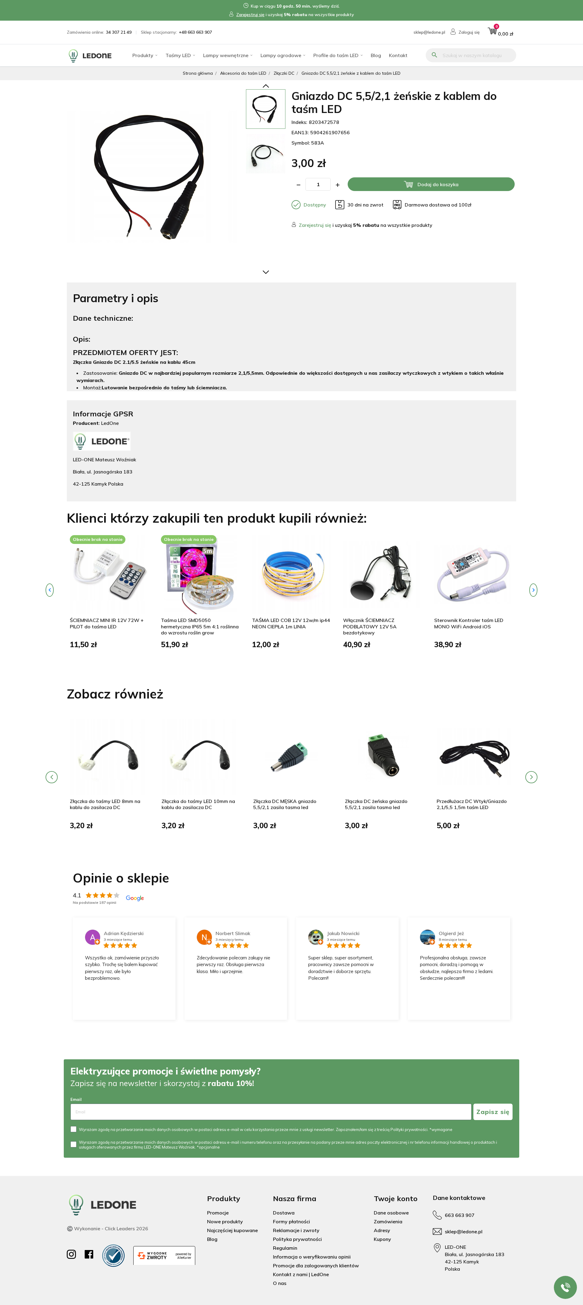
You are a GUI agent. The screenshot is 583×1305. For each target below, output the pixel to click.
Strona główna (198, 73)
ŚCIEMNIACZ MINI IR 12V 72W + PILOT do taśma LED (107, 623)
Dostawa (284, 1213)
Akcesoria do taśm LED (243, 73)
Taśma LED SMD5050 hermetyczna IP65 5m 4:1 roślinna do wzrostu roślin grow (200, 626)
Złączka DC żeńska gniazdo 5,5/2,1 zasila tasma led (376, 804)
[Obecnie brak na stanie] (109, 574)
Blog (376, 55)
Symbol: (301, 143)
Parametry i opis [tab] (115, 298)
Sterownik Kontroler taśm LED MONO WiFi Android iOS (468, 623)
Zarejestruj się (250, 14)
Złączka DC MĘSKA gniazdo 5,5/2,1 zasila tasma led (284, 804)
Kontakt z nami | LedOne (301, 1274)
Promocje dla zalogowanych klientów (316, 1265)
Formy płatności (291, 1221)
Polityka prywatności (297, 1239)
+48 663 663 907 (195, 32)
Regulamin (285, 1248)
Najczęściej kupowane (232, 1230)
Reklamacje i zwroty (296, 1230)
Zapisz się (493, 1111)
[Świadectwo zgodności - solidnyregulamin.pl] (113, 1255)
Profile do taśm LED (336, 55)
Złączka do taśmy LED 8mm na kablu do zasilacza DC (105, 804)
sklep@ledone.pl (429, 32)
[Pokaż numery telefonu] (565, 1287)
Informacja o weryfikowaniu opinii (312, 1257)
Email (76, 1099)
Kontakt (398, 55)
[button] (500, 32)
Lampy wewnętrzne (225, 55)
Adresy (382, 1230)
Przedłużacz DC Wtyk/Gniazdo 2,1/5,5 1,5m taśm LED (472, 804)
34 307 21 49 (118, 32)
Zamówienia (388, 1221)
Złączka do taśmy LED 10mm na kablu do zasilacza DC (198, 804)
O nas (279, 1283)
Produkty (142, 55)
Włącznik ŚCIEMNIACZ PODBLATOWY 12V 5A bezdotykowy (370, 626)
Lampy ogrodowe (281, 55)
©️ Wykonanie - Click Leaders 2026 (107, 1228)
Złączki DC (284, 73)
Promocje (218, 1213)
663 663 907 (460, 1215)
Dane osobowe (391, 1213)
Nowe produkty (225, 1221)
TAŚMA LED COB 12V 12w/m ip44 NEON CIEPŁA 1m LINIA (291, 623)
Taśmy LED (178, 55)
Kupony (382, 1239)
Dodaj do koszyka (438, 184)
